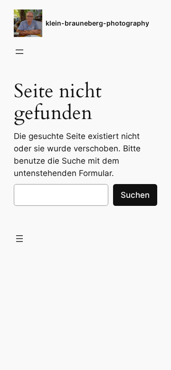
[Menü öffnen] (19, 51)
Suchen (135, 195)
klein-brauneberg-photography (97, 23)
